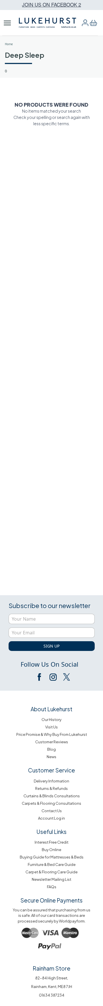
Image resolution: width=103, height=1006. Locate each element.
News (51, 756)
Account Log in (51, 818)
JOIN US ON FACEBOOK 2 (51, 4)
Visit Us (51, 727)
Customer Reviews (51, 742)
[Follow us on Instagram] (53, 677)
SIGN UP (51, 646)
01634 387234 (51, 995)
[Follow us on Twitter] (66, 677)
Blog (51, 749)
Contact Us (51, 810)
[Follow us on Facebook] (40, 677)
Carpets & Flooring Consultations (51, 803)
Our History (51, 719)
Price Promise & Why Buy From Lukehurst (51, 734)
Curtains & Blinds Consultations (51, 796)
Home (9, 44)
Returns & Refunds (51, 788)
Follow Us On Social (49, 664)
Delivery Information (51, 781)
